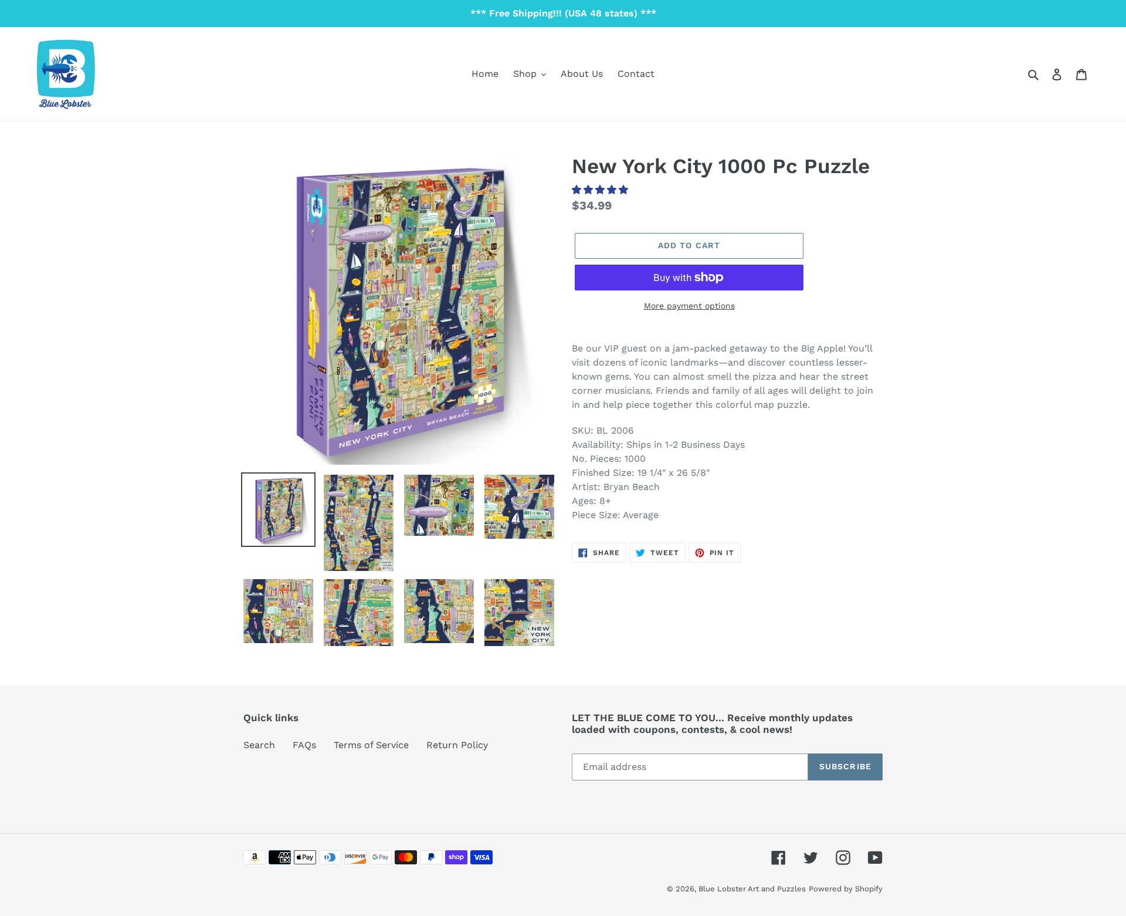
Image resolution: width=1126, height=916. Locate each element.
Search (259, 745)
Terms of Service (371, 745)
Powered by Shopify (846, 888)
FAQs (304, 745)
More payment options (689, 305)
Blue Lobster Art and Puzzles (752, 888)
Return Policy (457, 745)
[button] (601, 189)
